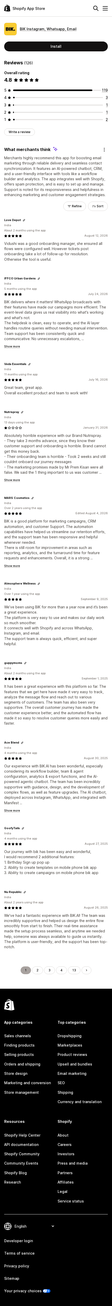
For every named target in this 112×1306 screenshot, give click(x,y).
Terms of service (19, 1253)
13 (74, 970)
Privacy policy (16, 1266)
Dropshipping (70, 1036)
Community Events (21, 1163)
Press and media (73, 1163)
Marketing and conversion (27, 1083)
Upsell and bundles (75, 1064)
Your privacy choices (23, 1291)
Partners (65, 1173)
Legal (62, 1191)
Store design (15, 1073)
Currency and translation (80, 1101)
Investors (66, 1154)
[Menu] (105, 8)
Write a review (19, 132)
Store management (21, 1092)
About (63, 1135)
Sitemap (11, 1278)
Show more (12, 346)
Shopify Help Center (22, 1135)
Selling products (19, 1054)
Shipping (65, 1092)
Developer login (18, 1241)
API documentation (21, 1144)
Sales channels (17, 1036)
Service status (71, 1201)
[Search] (95, 8)
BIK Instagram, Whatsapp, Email (48, 29)
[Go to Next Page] (86, 970)
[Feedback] (104, 149)
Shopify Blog (15, 1173)
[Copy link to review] (24, 220)
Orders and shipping (22, 1064)
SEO (61, 1083)
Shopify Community (22, 1154)
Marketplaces (70, 1045)
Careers (65, 1144)
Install (56, 46)
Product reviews (72, 1054)
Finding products (19, 1045)
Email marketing (72, 1073)
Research (12, 1182)
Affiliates (66, 1182)
